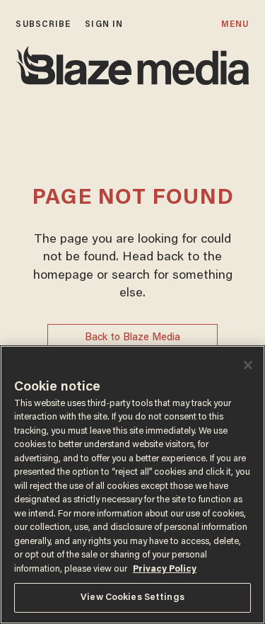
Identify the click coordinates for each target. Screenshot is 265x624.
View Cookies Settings (132, 597)
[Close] (248, 365)
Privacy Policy (164, 569)
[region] (132, 484)
